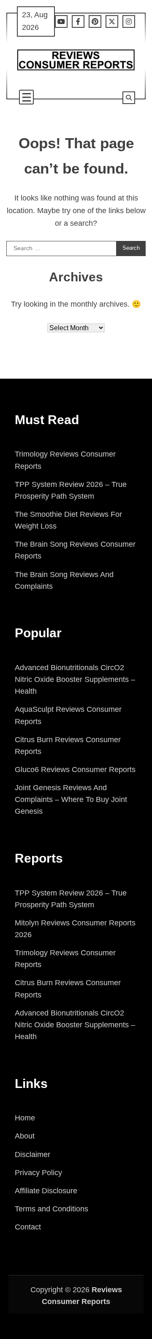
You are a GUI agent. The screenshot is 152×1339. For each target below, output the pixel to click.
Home (25, 1118)
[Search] (128, 97)
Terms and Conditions (51, 1209)
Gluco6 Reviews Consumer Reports (75, 769)
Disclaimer (32, 1154)
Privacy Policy (38, 1172)
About (25, 1136)
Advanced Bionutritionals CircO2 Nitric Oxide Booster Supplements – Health (75, 679)
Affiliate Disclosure (46, 1191)
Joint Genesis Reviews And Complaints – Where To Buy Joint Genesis (71, 799)
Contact (28, 1227)
